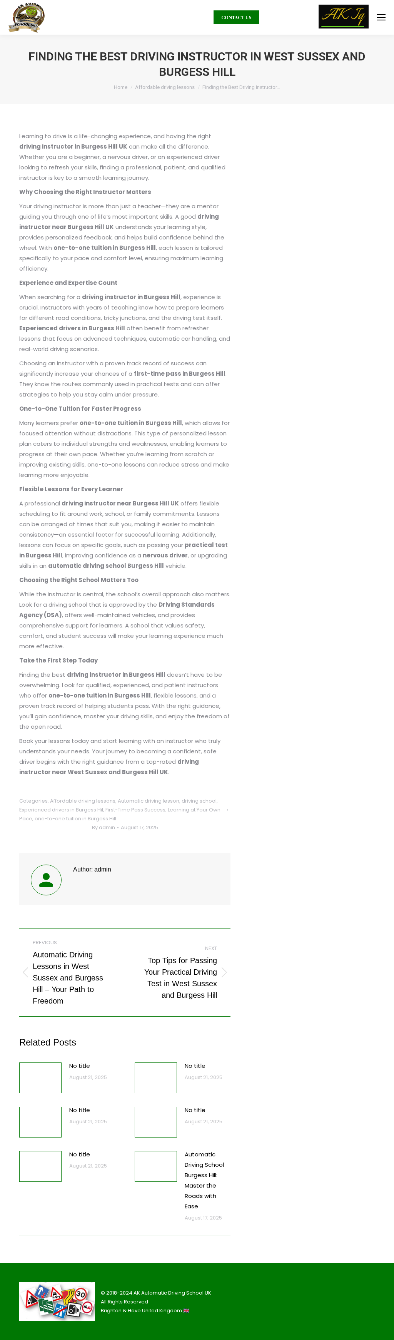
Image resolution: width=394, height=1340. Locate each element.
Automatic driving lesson (148, 801)
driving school (199, 801)
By (103, 827)
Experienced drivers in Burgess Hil (61, 809)
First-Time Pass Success (135, 809)
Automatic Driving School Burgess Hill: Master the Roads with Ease (204, 1180)
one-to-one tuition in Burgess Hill (75, 818)
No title (79, 1066)
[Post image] (40, 1077)
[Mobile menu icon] (381, 17)
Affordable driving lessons (82, 801)
